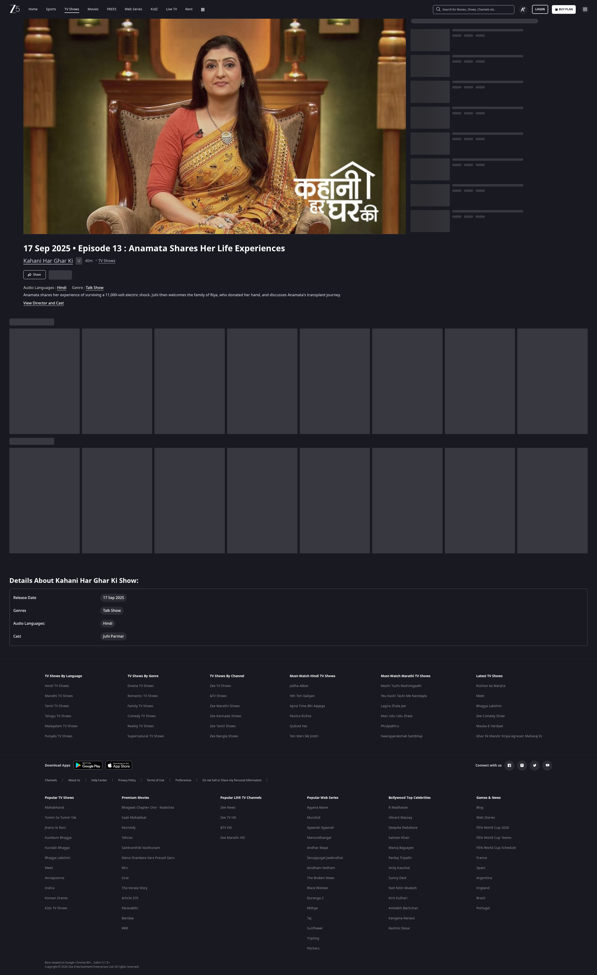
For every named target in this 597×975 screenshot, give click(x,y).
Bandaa (128, 918)
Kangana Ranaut (402, 918)
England (483, 888)
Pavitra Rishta (300, 716)
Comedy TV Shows (142, 716)
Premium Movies (135, 798)
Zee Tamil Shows (223, 726)
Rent (189, 9)
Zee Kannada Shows (225, 716)
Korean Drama (56, 898)
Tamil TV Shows (57, 706)
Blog (479, 807)
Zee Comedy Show (490, 716)
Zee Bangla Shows (224, 736)
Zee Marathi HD (232, 837)
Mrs (125, 867)
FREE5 (111, 9)
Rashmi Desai (399, 928)
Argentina (484, 878)
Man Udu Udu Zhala (396, 716)
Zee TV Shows (220, 685)
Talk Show (95, 287)
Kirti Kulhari (398, 898)
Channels (51, 780)
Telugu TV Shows (58, 716)
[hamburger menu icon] (585, 9)
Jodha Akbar (299, 685)
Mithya (312, 908)
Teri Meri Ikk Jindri (304, 736)
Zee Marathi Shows (225, 706)
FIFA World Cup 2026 (492, 827)
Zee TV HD (228, 817)
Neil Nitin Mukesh (403, 888)
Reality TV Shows (141, 726)
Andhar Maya (317, 847)
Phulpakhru (390, 726)
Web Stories (485, 817)
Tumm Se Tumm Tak (60, 817)
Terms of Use (155, 780)
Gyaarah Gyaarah (320, 827)
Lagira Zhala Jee (393, 706)
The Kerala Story (134, 888)
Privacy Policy (127, 780)
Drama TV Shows (141, 685)
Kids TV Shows (56, 908)
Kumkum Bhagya (58, 837)
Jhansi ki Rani (55, 827)
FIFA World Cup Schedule (496, 847)
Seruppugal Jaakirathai (325, 857)
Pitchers (313, 948)
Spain (480, 867)
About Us (74, 780)
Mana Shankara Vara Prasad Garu (148, 857)
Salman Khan (399, 837)
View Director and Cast (43, 303)
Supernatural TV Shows (146, 736)
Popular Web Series (322, 798)
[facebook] (509, 766)
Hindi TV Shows (57, 685)
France (481, 857)
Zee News (228, 807)
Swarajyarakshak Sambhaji (402, 736)
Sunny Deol (397, 878)
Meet (480, 696)
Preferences (183, 780)
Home (33, 9)
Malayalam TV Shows (61, 726)
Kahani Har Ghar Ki (48, 261)
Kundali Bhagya (57, 847)
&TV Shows (218, 696)
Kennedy (129, 827)
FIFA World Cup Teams (493, 837)
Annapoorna (54, 878)
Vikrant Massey (400, 817)
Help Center (99, 780)
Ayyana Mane (317, 807)
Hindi (61, 287)
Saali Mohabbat (134, 817)
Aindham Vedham (321, 867)
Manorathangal (319, 837)
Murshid (313, 817)
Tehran (127, 837)
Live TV (171, 9)
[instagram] (522, 766)
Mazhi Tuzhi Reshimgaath (401, 685)
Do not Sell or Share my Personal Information (232, 780)
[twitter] (535, 766)
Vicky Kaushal (399, 867)
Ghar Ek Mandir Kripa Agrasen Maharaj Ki (509, 736)
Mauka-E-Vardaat (489, 726)
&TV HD (226, 827)
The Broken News (320, 878)
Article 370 (130, 898)
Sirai (125, 878)
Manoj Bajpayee (401, 847)
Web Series (133, 9)
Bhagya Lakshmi (489, 706)
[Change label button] (523, 10)
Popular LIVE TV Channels (240, 798)
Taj (309, 918)
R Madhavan (398, 807)
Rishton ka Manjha (490, 685)
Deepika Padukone (403, 827)
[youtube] (547, 766)
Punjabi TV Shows (58, 736)
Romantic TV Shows (143, 696)
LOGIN (540, 9)
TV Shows (71, 9)
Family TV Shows (140, 706)
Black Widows (317, 888)
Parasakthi (130, 908)
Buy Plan (566, 9)
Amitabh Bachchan (403, 908)
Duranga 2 (315, 898)
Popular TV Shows (59, 798)
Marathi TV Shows (59, 696)
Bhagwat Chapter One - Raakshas (148, 807)
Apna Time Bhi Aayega (307, 706)
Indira (49, 888)
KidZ (154, 9)
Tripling (313, 938)
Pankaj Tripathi (400, 857)
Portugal (483, 908)
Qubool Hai (298, 726)
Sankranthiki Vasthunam (141, 847)
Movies (93, 9)
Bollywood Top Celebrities (410, 798)
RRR (125, 928)
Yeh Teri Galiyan (302, 696)
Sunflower (315, 928)
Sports (51, 9)
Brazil (480, 898)
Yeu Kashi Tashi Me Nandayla (404, 696)
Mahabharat (54, 807)
